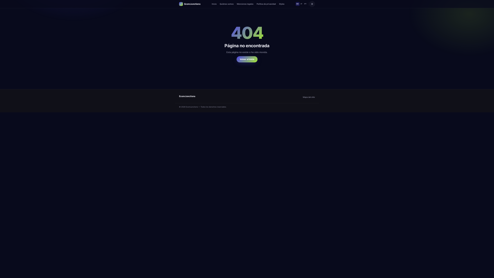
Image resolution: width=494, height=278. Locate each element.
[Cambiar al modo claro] (312, 4)
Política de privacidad (266, 4)
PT (305, 4)
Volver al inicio (247, 59)
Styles (281, 4)
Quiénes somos (227, 4)
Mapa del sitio (309, 97)
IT (301, 4)
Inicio (214, 4)
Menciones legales (245, 4)
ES (298, 4)
